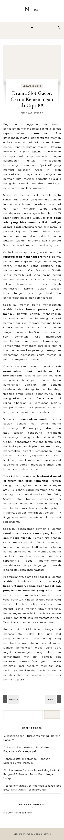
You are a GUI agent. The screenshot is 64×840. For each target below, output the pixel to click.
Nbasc (32, 9)
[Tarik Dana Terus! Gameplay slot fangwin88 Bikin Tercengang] (10, 699)
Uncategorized (32, 86)
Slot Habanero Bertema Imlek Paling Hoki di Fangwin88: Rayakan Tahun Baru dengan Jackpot (31, 774)
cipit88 (36, 151)
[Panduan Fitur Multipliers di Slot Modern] (53, 699)
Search (52, 714)
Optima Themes (42, 834)
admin (40, 112)
